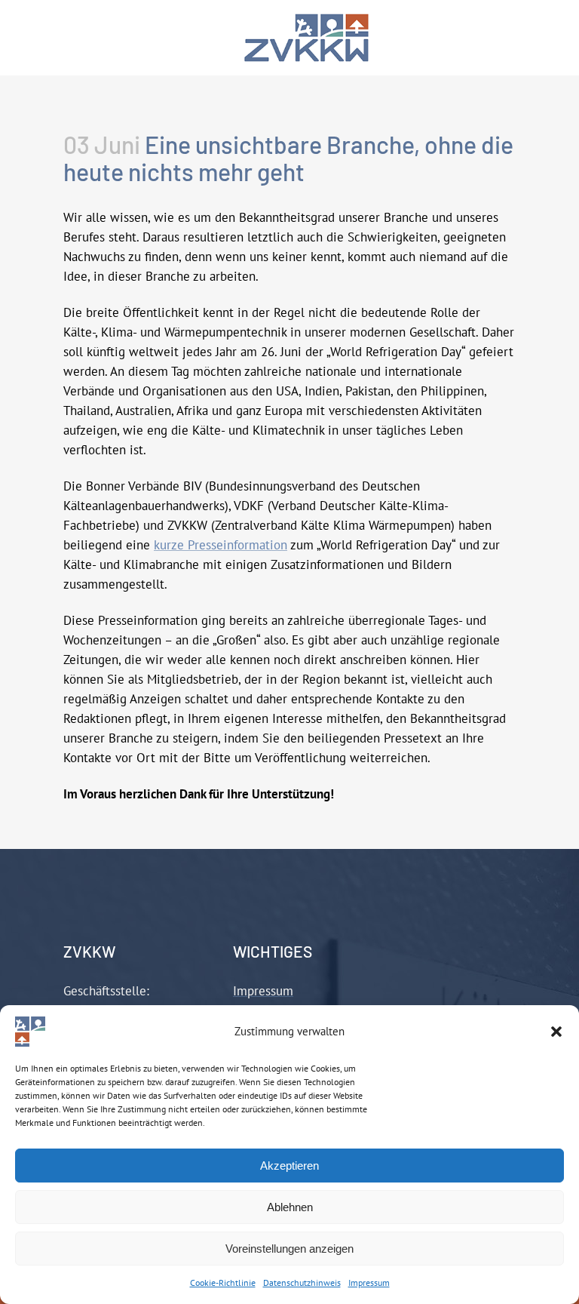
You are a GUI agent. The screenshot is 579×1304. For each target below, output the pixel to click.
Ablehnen (290, 1207)
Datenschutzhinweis (302, 1282)
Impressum (369, 1282)
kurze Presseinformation (220, 545)
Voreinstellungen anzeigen (289, 1248)
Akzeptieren (289, 1165)
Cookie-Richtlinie (223, 1282)
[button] (556, 1031)
